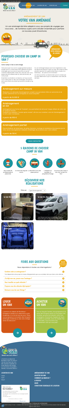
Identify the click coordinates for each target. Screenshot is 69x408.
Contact (65, 5)
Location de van (42, 5)
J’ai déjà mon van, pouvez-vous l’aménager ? (18, 278)
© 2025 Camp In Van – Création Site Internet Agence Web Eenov (21, 405)
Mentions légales (26, 403)
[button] (34, 272)
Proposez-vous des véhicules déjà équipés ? (18, 286)
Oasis (3, 376)
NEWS (36, 383)
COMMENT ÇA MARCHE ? (42, 378)
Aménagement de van (28, 5)
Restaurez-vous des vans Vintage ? (15, 290)
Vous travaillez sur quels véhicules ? (16, 282)
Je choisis (8, 401)
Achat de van (53, 5)
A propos (37, 380)
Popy (3, 378)
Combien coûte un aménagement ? (15, 272)
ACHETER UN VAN (40, 375)
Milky (3, 380)
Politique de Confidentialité (40, 403)
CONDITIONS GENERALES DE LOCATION (46, 386)
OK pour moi (22, 401)
